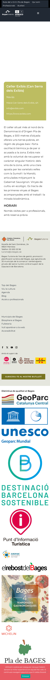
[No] (47, 672)
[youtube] (12, 347)
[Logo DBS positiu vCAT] (25, 447)
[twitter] (7, 347)
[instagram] (16, 347)
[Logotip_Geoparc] (25, 395)
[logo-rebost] (24, 563)
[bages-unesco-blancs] (13, 10)
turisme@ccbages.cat (12, 252)
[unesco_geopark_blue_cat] (25, 409)
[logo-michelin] (9, 626)
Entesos (25, 676)
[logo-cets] (11, 550)
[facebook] (3, 347)
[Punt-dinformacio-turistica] (21, 509)
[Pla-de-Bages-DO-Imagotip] (25, 638)
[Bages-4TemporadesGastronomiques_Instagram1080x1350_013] (25, 576)
